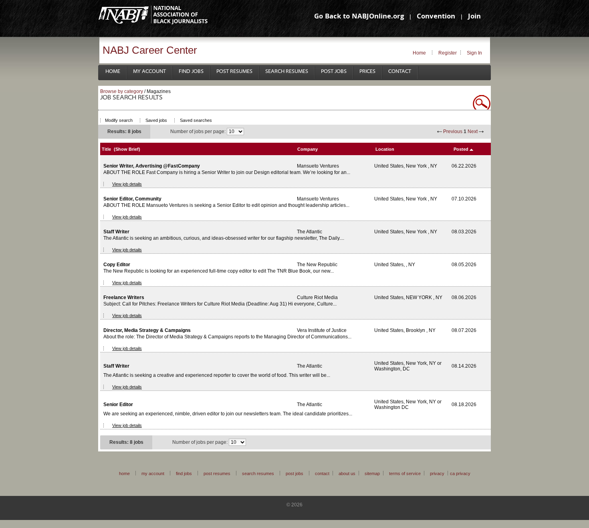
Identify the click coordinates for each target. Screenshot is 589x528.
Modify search (119, 120)
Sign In (474, 53)
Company (307, 149)
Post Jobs (334, 71)
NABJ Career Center (150, 50)
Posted (461, 149)
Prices (367, 71)
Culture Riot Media (317, 297)
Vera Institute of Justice (322, 330)
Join (474, 17)
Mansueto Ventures (318, 166)
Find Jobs (191, 71)
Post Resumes (234, 71)
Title (106, 149)
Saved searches (196, 120)
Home (419, 53)
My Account (149, 71)
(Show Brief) (127, 149)
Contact (399, 71)
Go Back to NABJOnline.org (359, 17)
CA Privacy (460, 473)
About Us (347, 473)
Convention (436, 17)
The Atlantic (309, 232)
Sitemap (372, 473)
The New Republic (317, 264)
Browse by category (121, 91)
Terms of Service (405, 473)
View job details (127, 184)
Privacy (437, 473)
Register (447, 53)
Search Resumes (286, 71)
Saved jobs (156, 120)
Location (384, 149)
